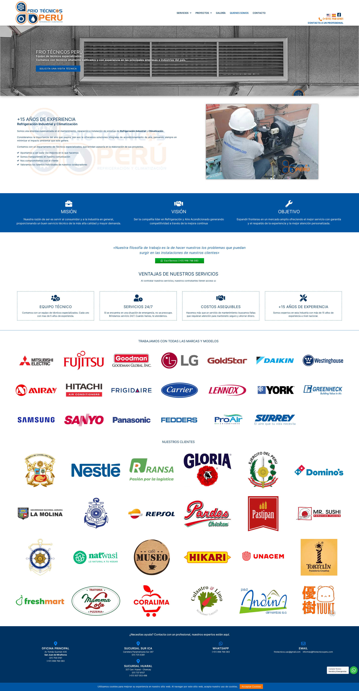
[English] (329, 15)
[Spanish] (334, 15)
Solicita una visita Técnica (58, 68)
